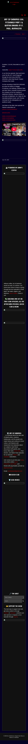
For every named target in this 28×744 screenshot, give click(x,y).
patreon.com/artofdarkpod (9, 109)
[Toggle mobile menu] (25, 15)
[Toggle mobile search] (22, 15)
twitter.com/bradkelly (8, 118)
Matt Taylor (13, 464)
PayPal (16, 617)
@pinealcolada (8, 468)
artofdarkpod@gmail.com (15, 471)
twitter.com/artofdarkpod (9, 116)
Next (23, 34)
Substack (6, 456)
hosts (22, 460)
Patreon (15, 455)
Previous (17, 34)
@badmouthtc (6, 112)
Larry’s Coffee (13, 293)
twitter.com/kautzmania (8, 120)
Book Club (17, 451)
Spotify (21, 70)
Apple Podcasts (13, 70)
